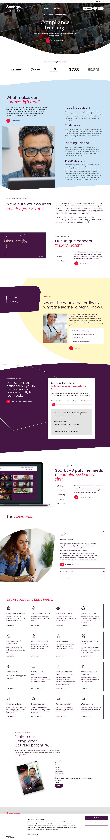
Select (59, 256)
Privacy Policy (72, 778)
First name (58, 763)
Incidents (60, 499)
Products (50, 14)
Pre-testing (13, 297)
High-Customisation (86, 401)
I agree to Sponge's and (74, 778)
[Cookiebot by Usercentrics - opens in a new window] (10, 837)
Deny (96, 823)
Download (58, 780)
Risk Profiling (13, 302)
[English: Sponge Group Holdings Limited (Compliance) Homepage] (13, 8)
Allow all (96, 817)
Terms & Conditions (86, 778)
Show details (32, 834)
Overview (60, 252)
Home (43, 14)
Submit (59, 785)
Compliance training (61, 14)
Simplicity (61, 503)
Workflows (61, 486)
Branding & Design (71, 401)
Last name (58, 767)
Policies (60, 490)
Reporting (61, 495)
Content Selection (56, 401)
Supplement (62, 261)
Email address (59, 771)
